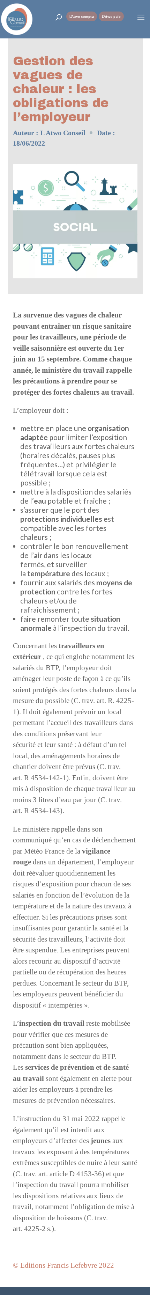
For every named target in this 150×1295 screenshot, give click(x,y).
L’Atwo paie (111, 16)
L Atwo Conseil (62, 133)
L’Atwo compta (81, 16)
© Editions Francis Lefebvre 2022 (63, 1265)
